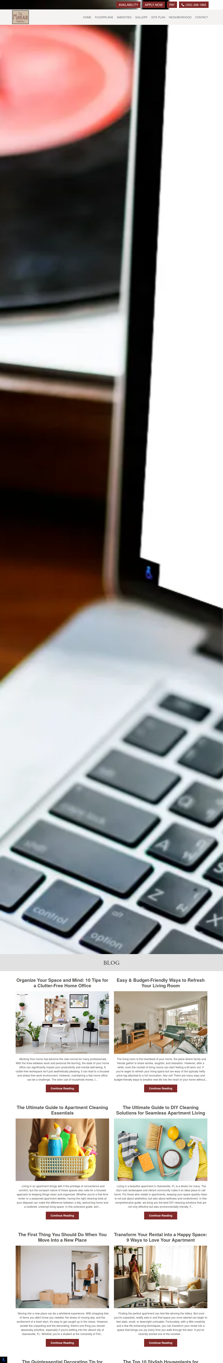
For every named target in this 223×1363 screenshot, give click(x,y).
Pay (172, 4)
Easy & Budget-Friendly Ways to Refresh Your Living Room (161, 982)
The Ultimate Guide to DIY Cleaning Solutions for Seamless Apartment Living (160, 1109)
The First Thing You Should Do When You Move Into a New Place (62, 1237)
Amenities (124, 17)
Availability (128, 4)
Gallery (141, 17)
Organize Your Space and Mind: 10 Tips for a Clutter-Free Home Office (62, 982)
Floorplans (104, 17)
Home (87, 17)
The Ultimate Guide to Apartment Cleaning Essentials (62, 1109)
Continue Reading (62, 1088)
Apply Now (153, 4)
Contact (201, 17)
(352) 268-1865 (195, 4)
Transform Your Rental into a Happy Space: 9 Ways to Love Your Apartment (160, 1237)
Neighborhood (180, 17)
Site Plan (158, 17)
